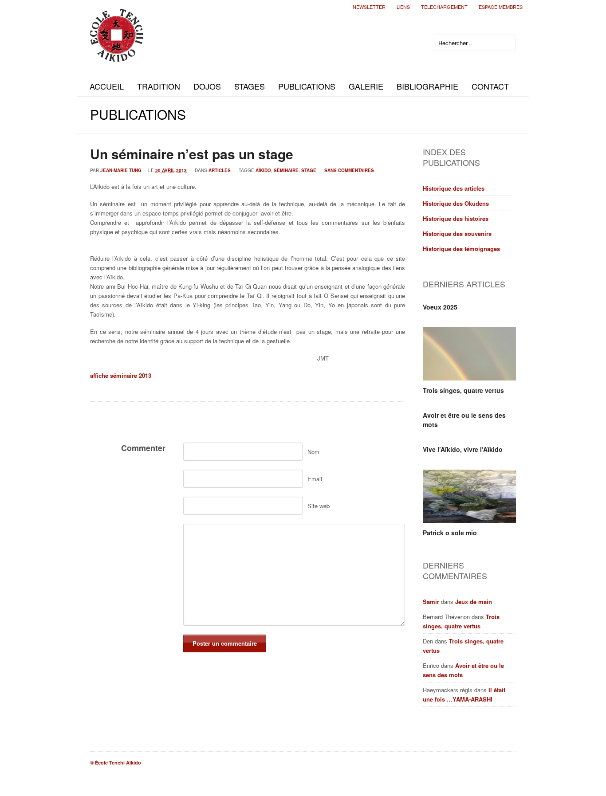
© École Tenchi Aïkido (115, 762)
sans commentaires (349, 170)
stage (308, 170)
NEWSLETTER (369, 6)
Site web (318, 506)
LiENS (403, 6)
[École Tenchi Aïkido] (116, 54)
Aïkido (263, 170)
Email (314, 478)
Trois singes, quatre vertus (463, 390)
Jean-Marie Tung (121, 170)
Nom (313, 451)
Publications (306, 86)
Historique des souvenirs (457, 233)
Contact (490, 86)
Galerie (366, 86)
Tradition (158, 86)
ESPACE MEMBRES (501, 6)
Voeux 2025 (440, 306)
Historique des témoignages (461, 248)
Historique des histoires (455, 218)
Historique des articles (453, 188)
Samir (431, 601)
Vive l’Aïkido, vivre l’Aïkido (463, 449)
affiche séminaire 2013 (120, 375)
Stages (249, 86)
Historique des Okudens (456, 203)
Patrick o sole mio (450, 532)
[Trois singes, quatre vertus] (469, 353)
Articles (220, 170)
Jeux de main (473, 601)
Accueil (107, 86)
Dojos (207, 86)
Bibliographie (427, 86)
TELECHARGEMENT (444, 6)
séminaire (286, 170)
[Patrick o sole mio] (469, 496)
